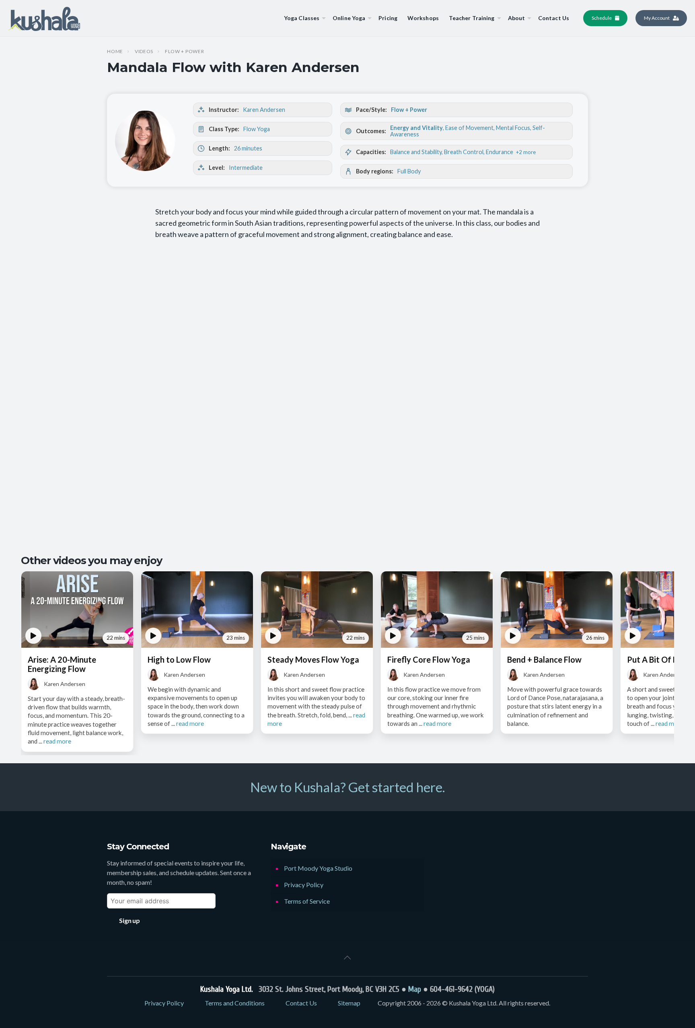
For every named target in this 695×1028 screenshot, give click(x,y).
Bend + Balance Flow (544, 659)
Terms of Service (307, 901)
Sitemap (349, 1003)
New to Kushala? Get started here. (347, 787)
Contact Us (301, 1003)
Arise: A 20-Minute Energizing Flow (62, 664)
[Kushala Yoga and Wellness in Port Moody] (44, 18)
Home (115, 51)
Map (414, 989)
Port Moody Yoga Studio (318, 868)
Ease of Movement (469, 127)
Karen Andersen (264, 109)
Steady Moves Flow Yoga (313, 659)
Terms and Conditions (235, 1003)
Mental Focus (513, 127)
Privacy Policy (303, 884)
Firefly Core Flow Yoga (428, 659)
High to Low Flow (179, 659)
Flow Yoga (256, 129)
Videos (144, 51)
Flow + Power (184, 51)
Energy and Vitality (416, 127)
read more (57, 741)
